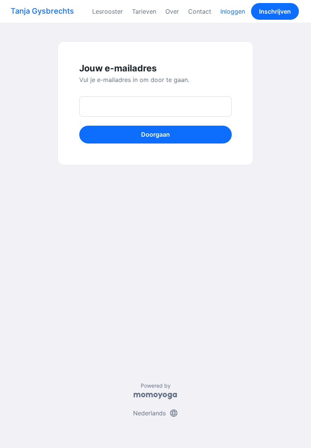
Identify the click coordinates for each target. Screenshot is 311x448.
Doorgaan (155, 134)
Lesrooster (107, 11)
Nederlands (155, 413)
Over (172, 11)
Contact (199, 11)
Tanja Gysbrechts (42, 11)
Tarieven (144, 11)
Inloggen (232, 11)
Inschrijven (275, 11)
